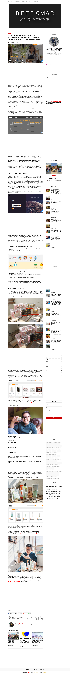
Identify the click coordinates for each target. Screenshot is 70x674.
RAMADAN (51, 464)
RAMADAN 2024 (48, 466)
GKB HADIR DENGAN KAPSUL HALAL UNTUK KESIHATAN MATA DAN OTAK (56, 231)
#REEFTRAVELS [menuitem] (17, 1)
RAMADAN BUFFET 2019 (49, 469)
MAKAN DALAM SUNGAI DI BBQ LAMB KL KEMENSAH (56, 341)
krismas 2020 (54, 459)
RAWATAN (56, 471)
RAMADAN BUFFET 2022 (49, 471)
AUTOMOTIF (51, 442)
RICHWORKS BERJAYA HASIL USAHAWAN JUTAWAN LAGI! (56, 198)
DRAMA (47, 449)
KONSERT (52, 457)
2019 (54, 368)
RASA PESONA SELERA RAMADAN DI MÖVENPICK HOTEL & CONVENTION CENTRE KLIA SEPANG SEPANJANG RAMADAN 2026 (56, 191)
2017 (54, 372)
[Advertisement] (25, 73)
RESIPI (60, 471)
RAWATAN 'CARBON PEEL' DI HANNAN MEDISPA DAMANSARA (56, 323)
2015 (54, 375)
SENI (50, 473)
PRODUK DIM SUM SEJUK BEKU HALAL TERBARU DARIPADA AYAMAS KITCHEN (56, 226)
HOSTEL (51, 452)
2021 (54, 364)
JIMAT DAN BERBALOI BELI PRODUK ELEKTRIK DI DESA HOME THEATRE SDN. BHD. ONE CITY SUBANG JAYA (56, 303)
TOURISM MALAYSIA (49, 478)
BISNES (9, 610)
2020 (54, 366)
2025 (54, 357)
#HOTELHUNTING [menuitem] (10, 1)
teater (47, 476)
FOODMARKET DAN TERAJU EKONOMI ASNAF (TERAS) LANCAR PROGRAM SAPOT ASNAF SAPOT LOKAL (56, 330)
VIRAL (58, 478)
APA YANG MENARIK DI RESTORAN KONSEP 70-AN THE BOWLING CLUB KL (56, 220)
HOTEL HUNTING (48, 454)
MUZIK (56, 461)
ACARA (47, 442)
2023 (54, 361)
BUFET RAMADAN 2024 (57, 445)
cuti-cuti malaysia (57, 447)
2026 (54, 355)
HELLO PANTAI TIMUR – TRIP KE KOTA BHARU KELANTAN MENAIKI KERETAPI (56, 245)
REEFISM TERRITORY (46, 672)
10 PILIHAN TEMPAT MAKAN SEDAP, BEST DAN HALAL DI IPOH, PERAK (56, 335)
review (47, 473)
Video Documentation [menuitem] (26, 1)
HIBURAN (47, 452)
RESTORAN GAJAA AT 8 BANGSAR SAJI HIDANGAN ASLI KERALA (56, 207)
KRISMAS (56, 457)
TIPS (55, 476)
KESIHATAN (47, 457)
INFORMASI (54, 454)
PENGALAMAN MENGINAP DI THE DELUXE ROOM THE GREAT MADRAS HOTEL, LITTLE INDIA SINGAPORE (56, 296)
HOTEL (55, 452)
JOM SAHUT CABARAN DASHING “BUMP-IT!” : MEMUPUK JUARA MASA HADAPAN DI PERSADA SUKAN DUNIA (56, 238)
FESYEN (58, 449)
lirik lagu (47, 461)
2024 (54, 359)
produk (47, 464)
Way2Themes (36, 672)
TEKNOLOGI (51, 476)
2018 (54, 370)
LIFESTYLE (58, 459)
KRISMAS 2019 (48, 459)
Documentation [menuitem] (35, 1)
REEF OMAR (12, 42)
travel (54, 478)
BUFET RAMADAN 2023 (49, 445)
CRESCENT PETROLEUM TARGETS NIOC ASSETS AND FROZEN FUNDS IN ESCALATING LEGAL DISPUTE (24, 643)
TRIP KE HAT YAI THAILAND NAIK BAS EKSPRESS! (54, 177)
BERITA (55, 442)
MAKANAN (52, 461)
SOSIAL (53, 473)
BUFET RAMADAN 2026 (49, 447)
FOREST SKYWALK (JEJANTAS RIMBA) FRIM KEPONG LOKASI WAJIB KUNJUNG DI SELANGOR (56, 346)
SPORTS (57, 473)
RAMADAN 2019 (57, 464)
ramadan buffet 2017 (55, 466)
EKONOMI (51, 449)
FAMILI (55, 449)
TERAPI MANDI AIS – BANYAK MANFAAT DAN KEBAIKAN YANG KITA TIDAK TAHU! (56, 290)
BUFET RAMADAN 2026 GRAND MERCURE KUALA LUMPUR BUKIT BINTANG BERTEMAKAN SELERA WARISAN (55, 213)
